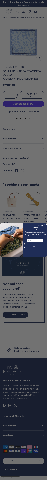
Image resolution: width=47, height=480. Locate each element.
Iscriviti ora (35, 253)
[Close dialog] (46, 225)
